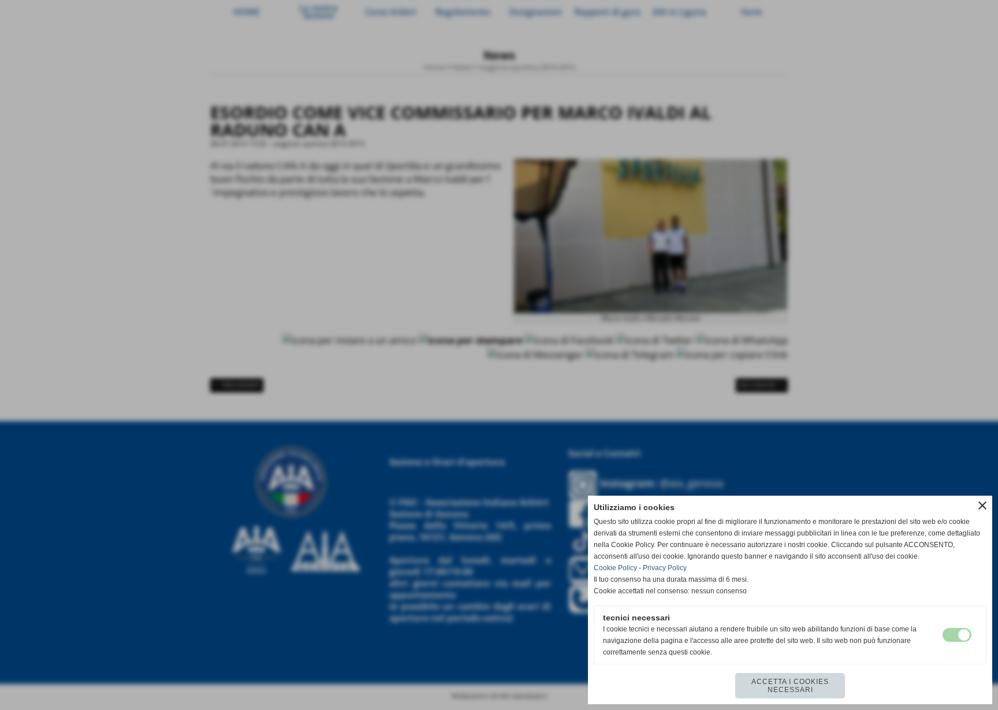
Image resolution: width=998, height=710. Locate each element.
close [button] (982, 505)
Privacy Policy (665, 568)
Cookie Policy (615, 568)
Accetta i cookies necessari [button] (790, 686)
